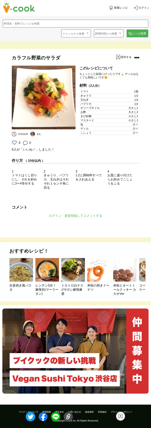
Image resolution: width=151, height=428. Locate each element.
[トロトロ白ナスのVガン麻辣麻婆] (74, 280)
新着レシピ (121, 7)
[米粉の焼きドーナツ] (100, 280)
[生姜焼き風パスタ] (22, 280)
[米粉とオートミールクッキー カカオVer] (126, 280)
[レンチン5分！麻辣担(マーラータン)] (48, 280)
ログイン (143, 7)
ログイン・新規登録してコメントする (75, 215)
